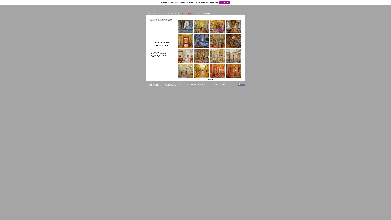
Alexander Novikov (201, 84)
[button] (185, 26)
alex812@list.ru (166, 85)
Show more (210, 79)
